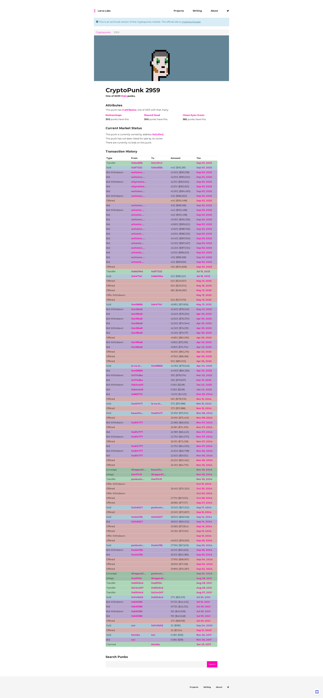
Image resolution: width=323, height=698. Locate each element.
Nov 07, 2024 (204, 422)
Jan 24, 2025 (204, 384)
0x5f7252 (136, 167)
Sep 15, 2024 (203, 512)
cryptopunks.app (191, 22)
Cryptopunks (103, 32)
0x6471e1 (136, 276)
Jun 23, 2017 (203, 644)
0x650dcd (137, 583)
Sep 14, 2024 (204, 517)
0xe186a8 (136, 309)
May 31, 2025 (203, 281)
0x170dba (137, 375)
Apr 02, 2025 (204, 370)
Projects (179, 10)
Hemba (135, 635)
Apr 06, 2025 (204, 356)
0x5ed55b (137, 163)
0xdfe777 (137, 422)
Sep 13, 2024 (204, 531)
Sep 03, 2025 (204, 163)
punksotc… (137, 479)
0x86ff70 (136, 394)
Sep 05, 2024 (204, 540)
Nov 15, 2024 (204, 399)
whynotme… (138, 181)
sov (133, 625)
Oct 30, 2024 (204, 488)
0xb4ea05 (137, 384)
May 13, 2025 (203, 290)
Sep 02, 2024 (204, 569)
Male (124, 96)
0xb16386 (136, 602)
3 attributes (129, 110)
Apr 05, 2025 (203, 361)
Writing (197, 10)
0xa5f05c (136, 578)
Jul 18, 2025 (203, 276)
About (214, 10)
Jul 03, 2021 (203, 620)
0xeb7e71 (136, 403)
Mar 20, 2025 (204, 375)
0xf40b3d (137, 597)
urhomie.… (137, 210)
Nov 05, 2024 (204, 465)
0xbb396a (137, 271)
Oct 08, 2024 (204, 498)
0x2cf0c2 (158, 134)
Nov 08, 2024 (204, 413)
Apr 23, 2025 (203, 342)
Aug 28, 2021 (204, 578)
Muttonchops (114, 115)
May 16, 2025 (204, 285)
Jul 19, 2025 (203, 271)
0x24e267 (137, 587)
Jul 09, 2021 (203, 606)
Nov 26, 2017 (204, 635)
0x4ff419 (136, 474)
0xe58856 (137, 304)
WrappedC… (138, 469)
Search (212, 664)
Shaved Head (152, 115)
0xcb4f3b (137, 517)
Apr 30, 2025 (204, 314)
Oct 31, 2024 (203, 484)
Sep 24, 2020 (204, 625)
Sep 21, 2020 (204, 630)
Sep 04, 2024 (204, 559)
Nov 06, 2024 (204, 451)
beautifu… (137, 413)
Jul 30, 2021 (203, 597)
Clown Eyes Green (193, 115)
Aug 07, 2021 (204, 592)
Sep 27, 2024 (204, 502)
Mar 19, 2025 (203, 380)
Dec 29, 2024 (204, 394)
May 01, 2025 (204, 309)
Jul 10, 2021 (203, 602)
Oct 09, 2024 (204, 493)
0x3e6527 (137, 507)
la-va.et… (136, 366)
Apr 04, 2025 (204, 366)
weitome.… (138, 172)
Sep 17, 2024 (204, 507)
